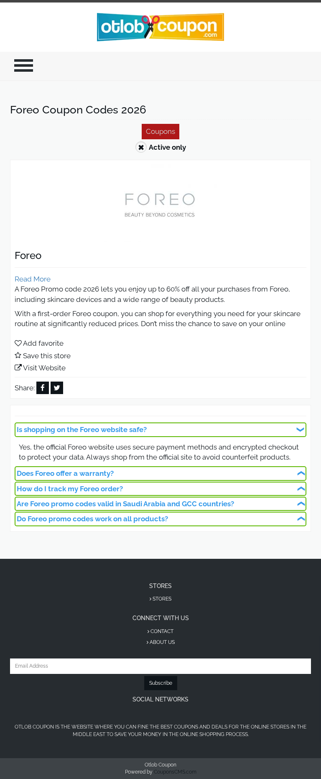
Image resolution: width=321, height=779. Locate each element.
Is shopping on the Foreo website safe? (82, 429)
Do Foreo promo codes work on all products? (92, 519)
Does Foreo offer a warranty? (65, 473)
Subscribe (160, 683)
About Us (161, 642)
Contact (161, 631)
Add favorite (43, 343)
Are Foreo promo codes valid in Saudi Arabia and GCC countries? (125, 504)
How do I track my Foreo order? (70, 489)
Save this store (47, 356)
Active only (167, 147)
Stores (161, 599)
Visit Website (44, 368)
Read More (33, 279)
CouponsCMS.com (175, 772)
